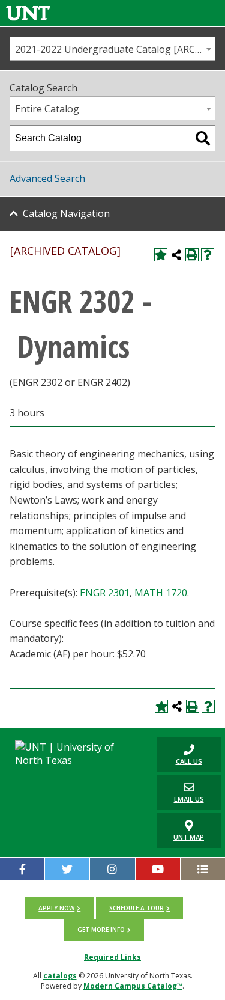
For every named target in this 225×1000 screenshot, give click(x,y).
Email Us (180, 792)
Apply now (56, 908)
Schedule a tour (136, 908)
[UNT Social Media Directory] (203, 869)
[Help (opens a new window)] (207, 254)
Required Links (112, 957)
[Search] (202, 138)
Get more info (101, 929)
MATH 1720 (160, 592)
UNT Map (188, 836)
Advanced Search (47, 178)
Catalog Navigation (66, 213)
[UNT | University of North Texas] (75, 753)
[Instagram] (112, 869)
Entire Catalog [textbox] (47, 108)
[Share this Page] (176, 254)
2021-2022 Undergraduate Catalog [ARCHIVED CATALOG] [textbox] (115, 49)
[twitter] (67, 869)
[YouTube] (158, 869)
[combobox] (112, 49)
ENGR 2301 (105, 592)
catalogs (60, 976)
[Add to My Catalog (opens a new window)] (160, 254)
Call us (179, 754)
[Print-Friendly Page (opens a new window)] (192, 254)
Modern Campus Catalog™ (132, 986)
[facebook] (22, 869)
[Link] (28, 12)
